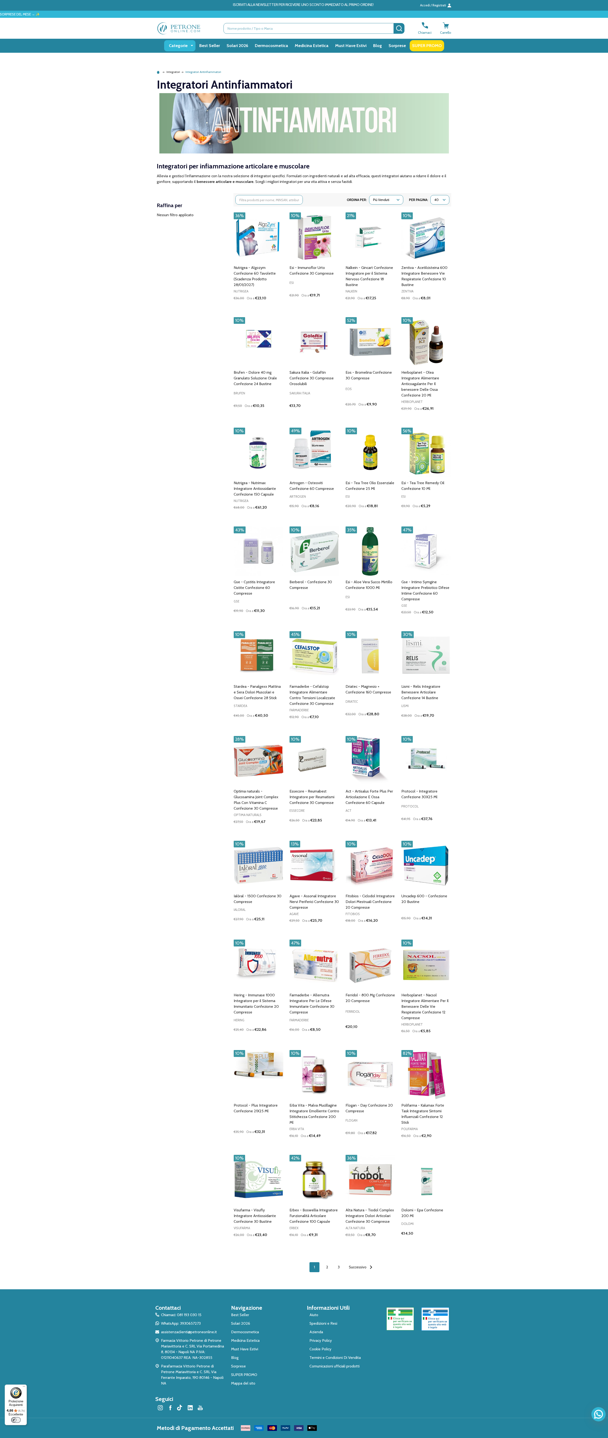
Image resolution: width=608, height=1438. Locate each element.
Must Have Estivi (350, 45)
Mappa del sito (243, 1383)
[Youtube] (200, 1407)
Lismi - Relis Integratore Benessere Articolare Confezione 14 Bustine (420, 692)
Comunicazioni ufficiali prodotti (334, 1366)
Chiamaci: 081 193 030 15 (181, 1315)
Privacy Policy (320, 1340)
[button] (400, 1319)
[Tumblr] (180, 1407)
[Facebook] (170, 1407)
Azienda (316, 1332)
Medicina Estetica (311, 45)
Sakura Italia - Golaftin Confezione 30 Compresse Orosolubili (312, 378)
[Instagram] (160, 1407)
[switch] (16, 1420)
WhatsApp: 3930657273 (181, 1323)
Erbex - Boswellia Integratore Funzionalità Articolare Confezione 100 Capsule (314, 1216)
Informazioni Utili (328, 1307)
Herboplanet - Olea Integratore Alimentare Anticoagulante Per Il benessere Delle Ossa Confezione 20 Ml (420, 383)
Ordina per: (357, 200)
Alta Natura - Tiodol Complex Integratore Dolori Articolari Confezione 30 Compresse (370, 1216)
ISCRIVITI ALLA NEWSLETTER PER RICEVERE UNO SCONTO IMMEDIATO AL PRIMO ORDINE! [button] (303, 5)
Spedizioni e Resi (323, 1323)
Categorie (178, 45)
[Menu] (24, 1387)
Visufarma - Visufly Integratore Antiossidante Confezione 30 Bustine (255, 1216)
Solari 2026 (237, 45)
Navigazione (246, 1307)
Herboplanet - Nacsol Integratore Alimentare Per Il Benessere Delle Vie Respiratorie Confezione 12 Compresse (425, 1006)
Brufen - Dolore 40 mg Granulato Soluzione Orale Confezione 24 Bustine (255, 378)
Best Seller (209, 45)
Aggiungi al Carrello (267, 306)
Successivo (358, 1267)
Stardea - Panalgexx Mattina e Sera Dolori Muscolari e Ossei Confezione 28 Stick (257, 692)
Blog (377, 45)
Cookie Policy (320, 1349)
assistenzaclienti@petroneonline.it (189, 1332)
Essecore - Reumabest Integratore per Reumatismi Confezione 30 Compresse (312, 797)
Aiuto (313, 1315)
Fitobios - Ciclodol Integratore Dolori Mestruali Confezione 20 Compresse (370, 902)
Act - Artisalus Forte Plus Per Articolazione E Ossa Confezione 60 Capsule (369, 797)
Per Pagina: (418, 200)
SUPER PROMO (427, 45)
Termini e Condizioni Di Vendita (335, 1357)
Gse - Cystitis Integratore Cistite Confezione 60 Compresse (254, 588)
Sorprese (397, 45)
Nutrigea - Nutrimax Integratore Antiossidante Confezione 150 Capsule (255, 489)
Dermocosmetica (271, 45)
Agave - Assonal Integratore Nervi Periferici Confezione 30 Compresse (314, 902)
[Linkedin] (190, 1407)
